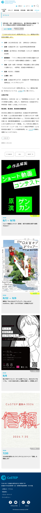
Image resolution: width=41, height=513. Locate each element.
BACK (10, 154)
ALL (20, 154)
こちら (20, 91)
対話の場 (6, 138)
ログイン (28, 6)
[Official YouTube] (15, 502)
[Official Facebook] (10, 502)
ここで (31, 129)
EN (34, 6)
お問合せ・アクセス (7, 489)
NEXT (29, 154)
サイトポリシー (6, 497)
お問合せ (20, 6)
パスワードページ (7, 494)
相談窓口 (4, 492)
